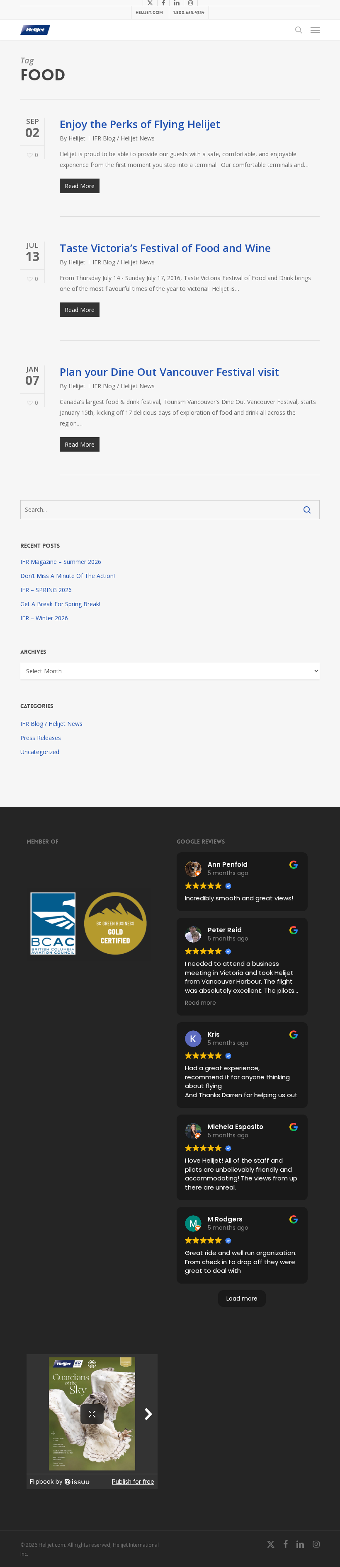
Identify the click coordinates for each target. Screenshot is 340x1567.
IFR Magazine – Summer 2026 (60, 562)
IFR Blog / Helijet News (123, 138)
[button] (315, 30)
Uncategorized (39, 752)
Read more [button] (200, 1003)
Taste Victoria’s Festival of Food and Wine (165, 247)
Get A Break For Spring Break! (60, 604)
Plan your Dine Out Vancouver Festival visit (169, 371)
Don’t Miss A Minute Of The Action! (67, 576)
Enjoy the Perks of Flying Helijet (140, 123)
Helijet (76, 138)
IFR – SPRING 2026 (46, 590)
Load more (241, 1298)
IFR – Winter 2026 (44, 618)
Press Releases (40, 738)
